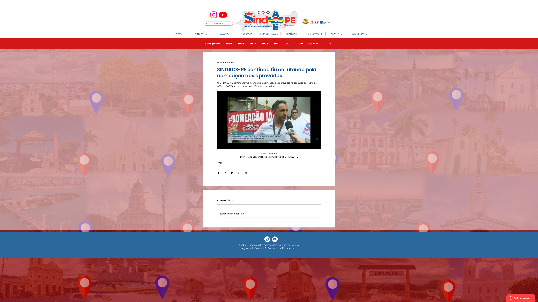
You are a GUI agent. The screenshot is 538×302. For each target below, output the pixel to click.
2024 (240, 43)
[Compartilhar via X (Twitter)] (225, 172)
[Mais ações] (319, 62)
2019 (300, 43)
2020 (288, 43)
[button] (331, 44)
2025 (228, 43)
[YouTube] (275, 239)
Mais (311, 43)
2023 (253, 43)
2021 (276, 43)
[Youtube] (222, 14)
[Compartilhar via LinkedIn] (232, 172)
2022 (265, 43)
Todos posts (211, 43)
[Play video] (269, 120)
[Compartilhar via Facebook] (218, 172)
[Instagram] (213, 14)
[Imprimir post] (246, 172)
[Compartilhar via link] (239, 172)
